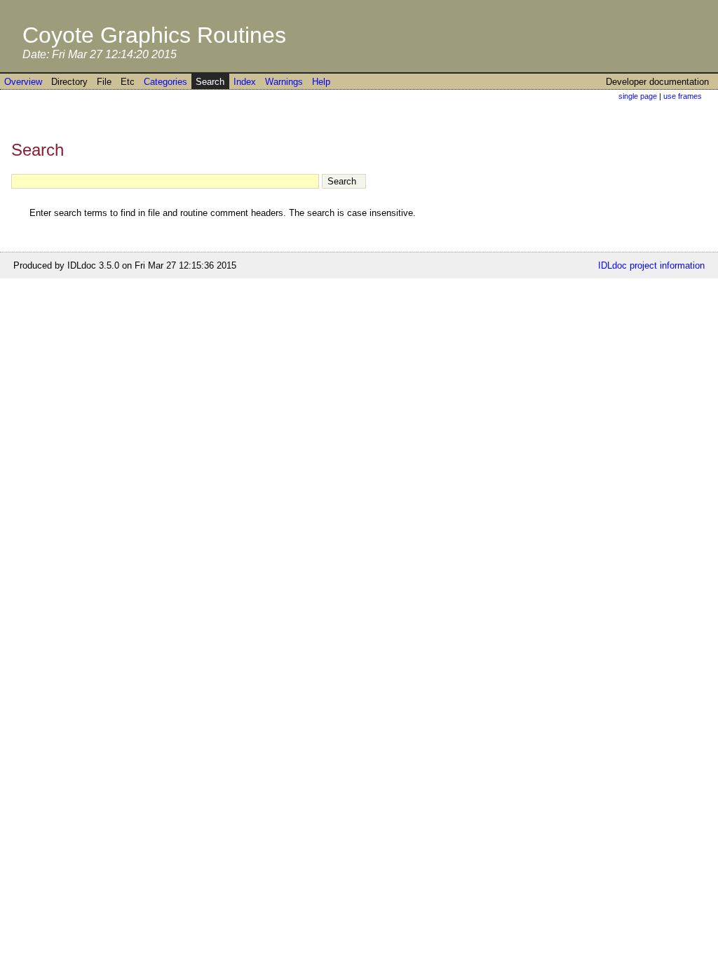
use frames (682, 96)
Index (244, 81)
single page (637, 96)
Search (210, 81)
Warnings (284, 81)
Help (321, 81)
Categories (165, 81)
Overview (23, 81)
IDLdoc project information (651, 265)
